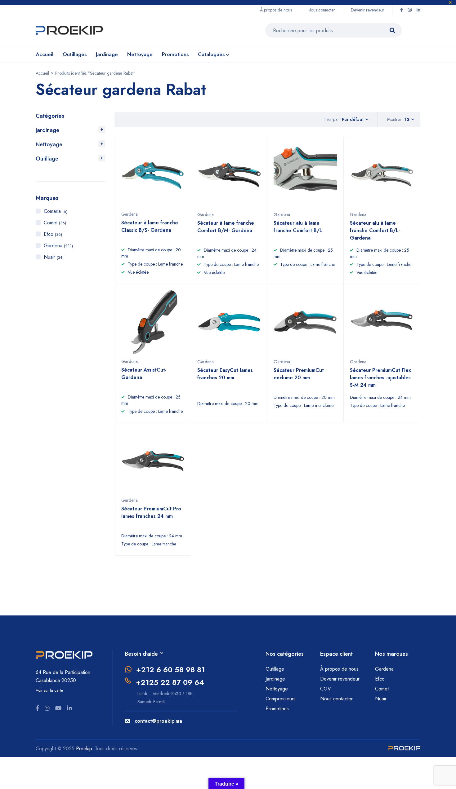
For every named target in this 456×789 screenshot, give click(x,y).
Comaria (55, 211)
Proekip (84, 748)
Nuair (54, 257)
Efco (53, 234)
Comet (55, 222)
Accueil (42, 73)
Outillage (47, 159)
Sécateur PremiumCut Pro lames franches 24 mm (151, 512)
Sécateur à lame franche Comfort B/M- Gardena (225, 226)
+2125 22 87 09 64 (170, 682)
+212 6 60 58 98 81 (170, 669)
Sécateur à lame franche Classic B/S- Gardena (149, 226)
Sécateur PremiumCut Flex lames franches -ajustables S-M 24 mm (380, 378)
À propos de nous (276, 10)
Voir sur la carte (49, 690)
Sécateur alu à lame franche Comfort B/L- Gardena (375, 230)
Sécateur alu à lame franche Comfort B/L (298, 226)
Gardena (58, 245)
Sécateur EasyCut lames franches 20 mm (225, 374)
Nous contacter (321, 10)
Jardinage (47, 130)
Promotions (277, 708)
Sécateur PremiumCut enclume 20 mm (299, 374)
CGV (325, 688)
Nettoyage (49, 144)
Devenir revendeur (367, 10)
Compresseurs (281, 698)
